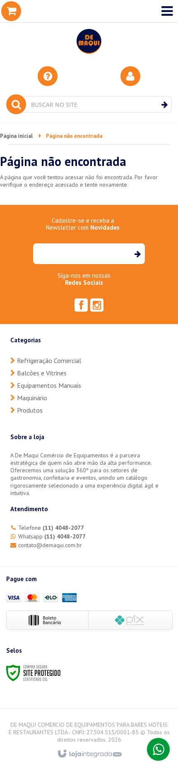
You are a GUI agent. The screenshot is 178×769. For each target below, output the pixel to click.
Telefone (51, 527)
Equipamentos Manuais (49, 385)
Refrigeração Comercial (49, 360)
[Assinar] (137, 253)
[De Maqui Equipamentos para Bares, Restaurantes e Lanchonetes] (89, 29)
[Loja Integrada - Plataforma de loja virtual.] (89, 754)
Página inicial (16, 135)
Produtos (30, 410)
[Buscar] (164, 104)
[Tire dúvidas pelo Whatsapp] (158, 749)
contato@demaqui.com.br (50, 545)
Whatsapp (52, 536)
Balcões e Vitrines (42, 373)
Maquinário (32, 398)
